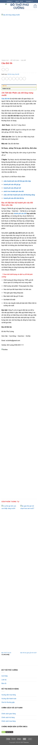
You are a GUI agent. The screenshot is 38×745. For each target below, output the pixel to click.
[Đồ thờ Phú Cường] (18, 6)
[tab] (19, 85)
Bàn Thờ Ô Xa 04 (6, 652)
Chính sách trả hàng (8, 717)
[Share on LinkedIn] (20, 78)
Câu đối (23, 60)
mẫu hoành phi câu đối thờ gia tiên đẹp (17, 181)
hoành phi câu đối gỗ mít (12, 188)
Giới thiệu (4, 676)
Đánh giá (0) (6, 88)
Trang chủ (5, 60)
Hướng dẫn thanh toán (8, 699)
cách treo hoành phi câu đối (14, 191)
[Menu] (2, 6)
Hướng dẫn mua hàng (8, 695)
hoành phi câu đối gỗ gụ (12, 184)
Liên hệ (3, 680)
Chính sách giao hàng (8, 714)
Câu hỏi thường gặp (8, 702)
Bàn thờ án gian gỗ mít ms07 (28, 652)
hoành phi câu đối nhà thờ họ (14, 198)
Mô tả (5, 86)
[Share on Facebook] (6, 78)
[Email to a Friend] (13, 78)
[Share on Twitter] (10, 78)
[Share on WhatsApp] (3, 78)
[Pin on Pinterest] (17, 78)
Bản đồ (3, 683)
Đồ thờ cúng (15, 60)
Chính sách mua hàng (8, 721)
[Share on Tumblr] (24, 78)
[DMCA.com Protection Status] (7, 732)
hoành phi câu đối (20, 213)
